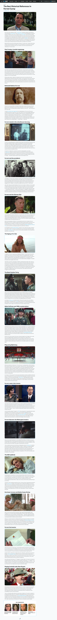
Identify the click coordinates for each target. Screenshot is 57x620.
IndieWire (26, 38)
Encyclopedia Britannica (28, 332)
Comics (30, 1)
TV (18, 1)
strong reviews (12, 33)
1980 (25, 413)
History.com (8, 152)
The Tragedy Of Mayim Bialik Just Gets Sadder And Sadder (8, 612)
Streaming (22, 1)
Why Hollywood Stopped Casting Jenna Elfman (31, 612)
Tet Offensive (10, 229)
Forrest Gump (19, 32)
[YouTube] (41, 1)
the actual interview (21, 414)
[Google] (47, 1)
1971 (19, 411)
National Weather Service (29, 520)
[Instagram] (44, 1)
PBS (17, 301)
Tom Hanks (24, 34)
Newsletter (53, 1)
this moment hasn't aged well (12, 111)
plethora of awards (21, 33)
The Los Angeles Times (11, 554)
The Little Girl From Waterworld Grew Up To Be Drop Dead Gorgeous (23, 613)
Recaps (27, 1)
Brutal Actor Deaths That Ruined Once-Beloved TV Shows (15, 612)
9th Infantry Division (15, 227)
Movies (16, 1)
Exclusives (12, 1)
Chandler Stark (6, 10)
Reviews (34, 1)
